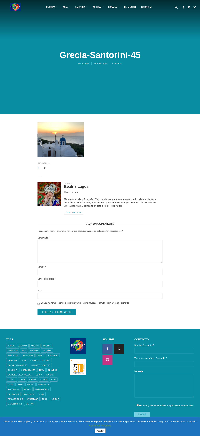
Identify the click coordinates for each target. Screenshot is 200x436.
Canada (40, 355)
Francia (11, 380)
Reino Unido (29, 394)
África (96, 7)
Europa (50, 7)
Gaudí (22, 380)
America (35, 346)
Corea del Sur (28, 370)
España (112, 7)
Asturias (34, 351)
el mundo (52, 370)
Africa (11, 346)
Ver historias (74, 212)
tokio (45, 399)
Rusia (41, 394)
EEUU (41, 370)
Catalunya (53, 355)
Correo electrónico (46, 279)
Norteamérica (42, 389)
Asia (65, 7)
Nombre (42, 267)
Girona (32, 380)
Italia (10, 384)
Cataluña (12, 360)
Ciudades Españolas (17, 365)
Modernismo (14, 389)
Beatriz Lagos (101, 63)
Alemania (22, 346)
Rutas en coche (15, 399)
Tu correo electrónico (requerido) (150, 358)
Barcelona (13, 355)
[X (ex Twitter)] (119, 349)
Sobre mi (146, 7)
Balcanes (46, 351)
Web (40, 291)
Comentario (43, 238)
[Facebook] (107, 349)
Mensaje (138, 371)
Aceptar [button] (100, 431)
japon (20, 384)
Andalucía (13, 351)
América (80, 7)
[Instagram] (107, 360)
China (23, 360)
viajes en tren (15, 404)
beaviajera (28, 355)
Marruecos (43, 384)
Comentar (117, 63)
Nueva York (13, 394)
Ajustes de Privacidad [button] (100, 425)
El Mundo (130, 7)
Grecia (43, 380)
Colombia (12, 370)
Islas (53, 380)
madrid (30, 384)
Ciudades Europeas (40, 365)
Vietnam (29, 404)
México (27, 389)
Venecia (55, 399)
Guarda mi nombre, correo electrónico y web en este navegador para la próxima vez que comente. (85, 303)
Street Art (32, 399)
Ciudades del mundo (40, 360)
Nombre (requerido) (144, 345)
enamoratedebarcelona (19, 375)
